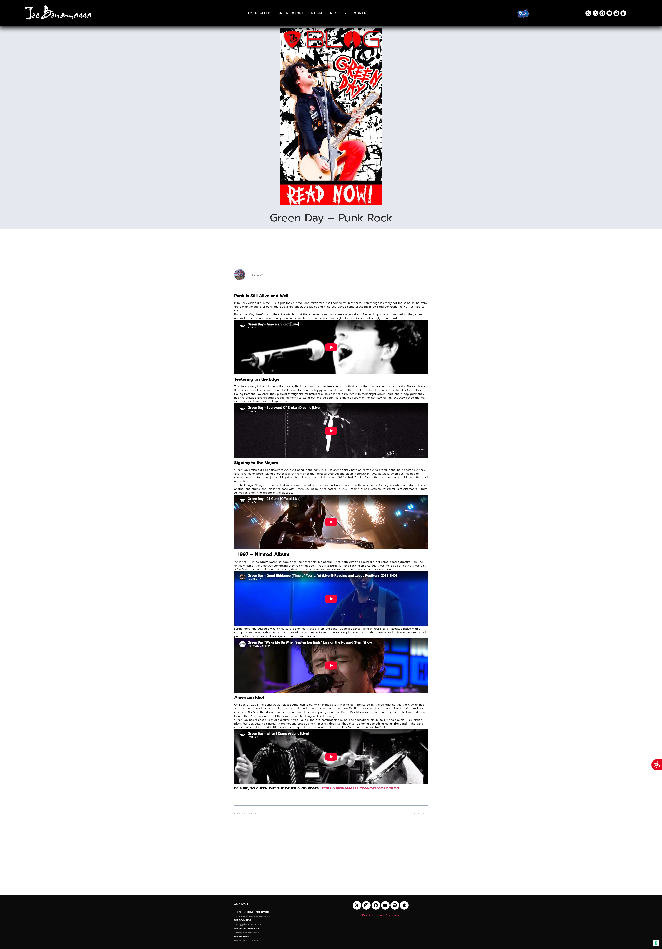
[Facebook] (602, 13)
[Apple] (623, 13)
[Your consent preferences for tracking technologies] (656, 943)
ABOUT (336, 13)
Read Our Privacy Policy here (380, 915)
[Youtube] (609, 13)
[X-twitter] (588, 13)
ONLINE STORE (290, 13)
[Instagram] (595, 13)
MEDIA (317, 13)
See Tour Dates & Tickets (246, 940)
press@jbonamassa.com (246, 932)
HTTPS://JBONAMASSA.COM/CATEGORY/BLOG (359, 788)
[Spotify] (616, 13)
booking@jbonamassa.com (247, 924)
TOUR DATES (259, 13)
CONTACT (362, 13)
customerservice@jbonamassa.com (252, 916)
